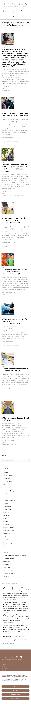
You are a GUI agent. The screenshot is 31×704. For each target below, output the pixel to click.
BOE (4, 485)
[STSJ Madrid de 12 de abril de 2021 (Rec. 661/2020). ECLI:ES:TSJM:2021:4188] (8, 259)
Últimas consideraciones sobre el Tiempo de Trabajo (15, 370)
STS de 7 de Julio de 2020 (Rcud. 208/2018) (15, 419)
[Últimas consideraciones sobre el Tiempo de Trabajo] (8, 358)
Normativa (6, 518)
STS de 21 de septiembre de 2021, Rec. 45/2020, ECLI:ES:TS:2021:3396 (14, 220)
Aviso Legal (24, 701)
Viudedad (6, 576)
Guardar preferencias (15, 698)
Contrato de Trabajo (12, 195)
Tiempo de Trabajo (6, 90)
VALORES (4, 668)
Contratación (7, 488)
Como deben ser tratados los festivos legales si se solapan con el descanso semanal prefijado (14, 168)
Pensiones (6, 524)
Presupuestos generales (10, 543)
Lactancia (6, 515)
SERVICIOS (5, 666)
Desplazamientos (6, 141)
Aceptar (15, 686)
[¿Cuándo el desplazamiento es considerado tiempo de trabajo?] (8, 103)
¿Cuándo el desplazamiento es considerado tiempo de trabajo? (15, 114)
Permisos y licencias (9, 527)
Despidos (6, 497)
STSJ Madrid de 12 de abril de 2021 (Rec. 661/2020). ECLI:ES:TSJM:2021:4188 (14, 272)
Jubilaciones (8, 540)
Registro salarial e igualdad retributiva (15, 555)
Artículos (5, 472)
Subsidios (6, 564)
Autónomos (5, 195)
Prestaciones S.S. (8, 533)
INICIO (3, 663)
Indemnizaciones (10, 500)
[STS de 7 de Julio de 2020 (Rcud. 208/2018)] (8, 407)
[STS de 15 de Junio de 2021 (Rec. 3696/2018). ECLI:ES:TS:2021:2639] (8, 308)
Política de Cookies (8, 701)
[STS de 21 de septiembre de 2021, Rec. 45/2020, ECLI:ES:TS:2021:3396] (8, 207)
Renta (5, 549)
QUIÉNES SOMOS (7, 664)
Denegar (15, 690)
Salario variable (9, 558)
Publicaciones (7, 546)
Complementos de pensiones (13, 537)
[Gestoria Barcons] (15, 5)
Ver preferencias (15, 694)
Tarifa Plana (8, 481)
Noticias (5, 521)
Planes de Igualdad (8, 530)
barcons (4, 88)
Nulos (7, 503)
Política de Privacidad (17, 701)
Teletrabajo (6, 567)
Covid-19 (5, 494)
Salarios (5, 552)
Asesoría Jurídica (8, 475)
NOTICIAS (4, 670)
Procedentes (8, 509)
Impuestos (6, 512)
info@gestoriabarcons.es (21, 11)
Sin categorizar (7, 561)
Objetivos (8, 506)
